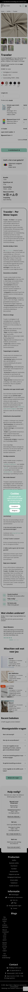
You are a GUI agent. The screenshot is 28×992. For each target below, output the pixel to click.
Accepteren (14, 506)
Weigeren (14, 510)
